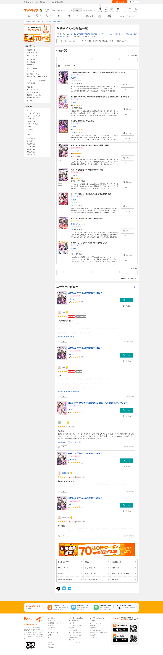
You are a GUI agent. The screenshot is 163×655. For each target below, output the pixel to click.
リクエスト (72, 640)
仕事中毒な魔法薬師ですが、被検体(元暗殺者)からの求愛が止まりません (98, 72)
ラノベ (79, 16)
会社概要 (93, 620)
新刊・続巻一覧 (32, 53)
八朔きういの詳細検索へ (129, 278)
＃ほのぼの (70, 336)
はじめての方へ (125, 16)
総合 (29, 16)
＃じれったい (72, 442)
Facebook (51, 647)
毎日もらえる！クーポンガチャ (37, 76)
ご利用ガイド (135, 16)
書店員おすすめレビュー (35, 95)
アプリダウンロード (74, 625)
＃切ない (76, 391)
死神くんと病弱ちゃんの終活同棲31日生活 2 (85, 292)
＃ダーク (69, 391)
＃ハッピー (61, 336)
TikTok (50, 642)
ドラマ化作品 (31, 62)
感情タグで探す (32, 154)
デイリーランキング (33, 55)
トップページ (52, 620)
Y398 (63, 312)
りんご (64, 422)
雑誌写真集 (109, 16)
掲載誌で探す (31, 149)
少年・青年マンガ (39, 16)
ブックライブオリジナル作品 (36, 80)
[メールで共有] (64, 589)
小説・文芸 (89, 16)
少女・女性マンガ (49, 16)
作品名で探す (31, 144)
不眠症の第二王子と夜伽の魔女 (82, 121)
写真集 (30, 129)
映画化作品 (30, 64)
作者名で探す (31, 146)
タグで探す (30, 141)
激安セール (30, 71)
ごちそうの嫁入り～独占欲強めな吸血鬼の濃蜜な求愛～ (92, 194)
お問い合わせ (72, 637)
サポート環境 (72, 630)
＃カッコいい (62, 442)
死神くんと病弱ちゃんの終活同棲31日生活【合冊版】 (91, 145)
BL (59, 16)
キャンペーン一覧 (32, 90)
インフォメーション (74, 635)
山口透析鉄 (66, 473)
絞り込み (47, 10)
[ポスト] (58, 589)
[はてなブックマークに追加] (69, 590)
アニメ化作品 (31, 59)
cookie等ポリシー (95, 635)
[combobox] (62, 10)
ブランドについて (95, 623)
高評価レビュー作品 (33, 98)
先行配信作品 (31, 83)
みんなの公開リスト (33, 92)
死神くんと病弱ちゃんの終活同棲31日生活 (87, 169)
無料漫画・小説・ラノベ (56, 623)
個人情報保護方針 (95, 630)
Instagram (51, 640)
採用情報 (93, 625)
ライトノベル (32, 118)
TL (69, 16)
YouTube (51, 645)
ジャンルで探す (32, 138)
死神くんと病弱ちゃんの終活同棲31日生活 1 (85, 348)
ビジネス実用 (99, 16)
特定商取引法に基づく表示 (98, 632)
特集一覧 (30, 87)
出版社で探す (31, 152)
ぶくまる (30, 100)
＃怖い (79, 442)
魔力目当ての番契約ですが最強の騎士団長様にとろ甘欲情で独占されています (100, 96)
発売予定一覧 (31, 50)
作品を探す (72, 623)
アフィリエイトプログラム (77, 642)
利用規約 (93, 628)
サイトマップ (94, 637)
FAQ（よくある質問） (75, 632)
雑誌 (29, 126)
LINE (49, 635)
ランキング (51, 628)
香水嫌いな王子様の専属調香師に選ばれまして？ (87, 34)
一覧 (135, 287)
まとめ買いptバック (33, 74)
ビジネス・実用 (33, 124)
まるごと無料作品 (32, 68)
